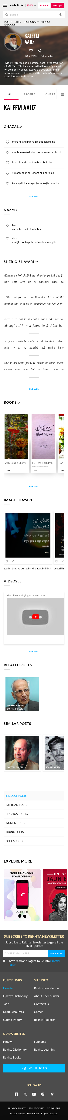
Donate (44, 5)
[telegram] (52, 1094)
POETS (8, 21)
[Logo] (16, 5)
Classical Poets (16, 813)
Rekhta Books (12, 1057)
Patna (43, 56)
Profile (29, 94)
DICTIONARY (31, 21)
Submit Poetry (12, 1019)
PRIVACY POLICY (17, 1108)
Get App (57, 5)
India (50, 56)
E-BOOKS (9, 24)
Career (38, 1011)
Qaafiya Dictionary (15, 995)
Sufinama (40, 1041)
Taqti (6, 1003)
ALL (10, 94)
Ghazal (54, 94)
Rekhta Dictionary (15, 1049)
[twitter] (25, 1094)
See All (34, 196)
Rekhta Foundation (46, 987)
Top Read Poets (16, 804)
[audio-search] (61, 14)
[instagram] (43, 1094)
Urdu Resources (13, 1011)
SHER (18, 21)
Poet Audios (14, 841)
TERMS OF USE (36, 1108)
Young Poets (14, 831)
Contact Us (41, 1003)
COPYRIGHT (53, 1108)
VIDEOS (45, 21)
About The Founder (46, 995)
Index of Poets (15, 795)
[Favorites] (31, 50)
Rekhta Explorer (44, 1019)
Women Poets (15, 822)
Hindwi (7, 1041)
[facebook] (16, 1094)
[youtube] (34, 1094)
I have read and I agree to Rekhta (34, 962)
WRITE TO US (38, 1068)
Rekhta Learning (44, 1049)
